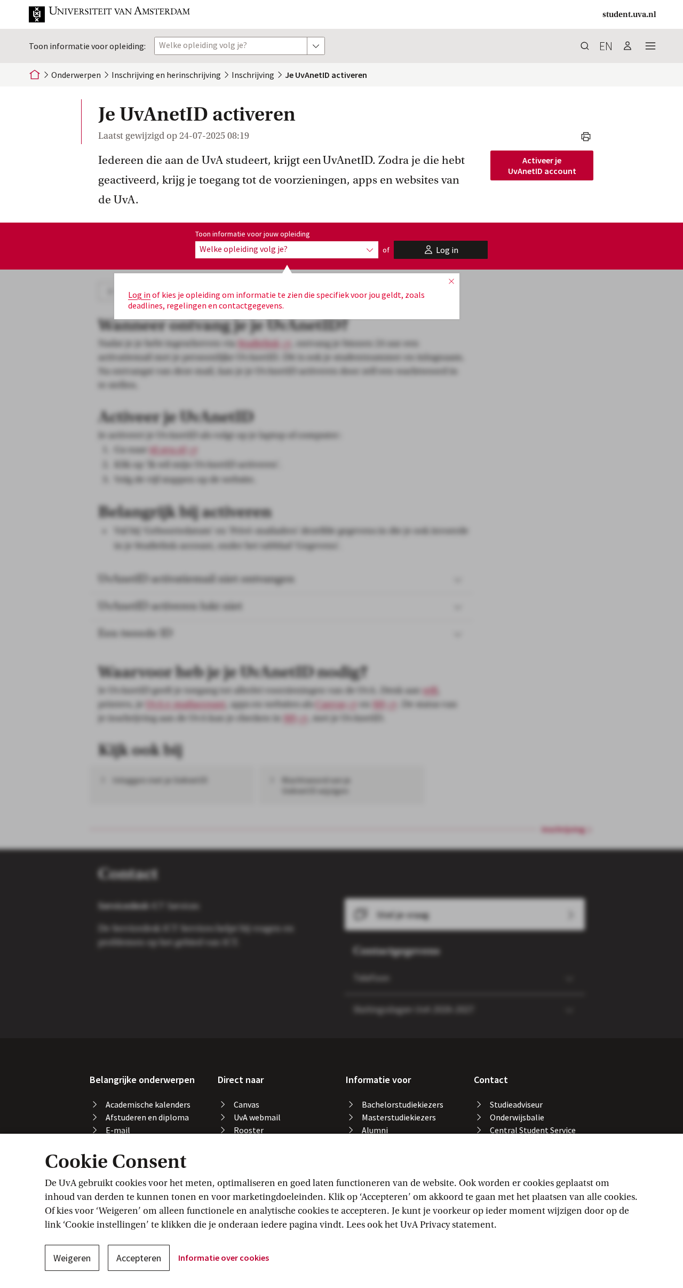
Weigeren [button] (72, 1258)
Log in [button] (139, 294)
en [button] (606, 45)
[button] (110, 14)
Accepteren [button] (138, 1258)
